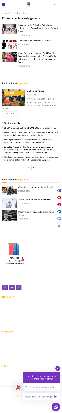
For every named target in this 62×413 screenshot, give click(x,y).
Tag (11, 13)
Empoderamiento (10, 354)
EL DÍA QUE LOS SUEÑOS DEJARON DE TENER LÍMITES (30, 128)
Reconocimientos (10, 315)
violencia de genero (23, 13)
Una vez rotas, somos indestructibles (34, 199)
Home (4, 13)
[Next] (33, 168)
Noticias (6, 319)
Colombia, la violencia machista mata (34, 40)
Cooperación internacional (15, 350)
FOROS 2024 (8, 345)
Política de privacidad (12, 376)
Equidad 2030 (9, 341)
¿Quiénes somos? (11, 306)
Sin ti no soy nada (35, 90)
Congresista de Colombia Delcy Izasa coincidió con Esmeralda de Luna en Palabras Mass (38, 28)
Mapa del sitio (9, 371)
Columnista (25, 35)
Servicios (6, 311)
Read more (10, 114)
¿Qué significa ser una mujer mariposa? (35, 187)
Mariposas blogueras (9, 93)
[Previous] (28, 168)
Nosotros (7, 302)
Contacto (6, 324)
